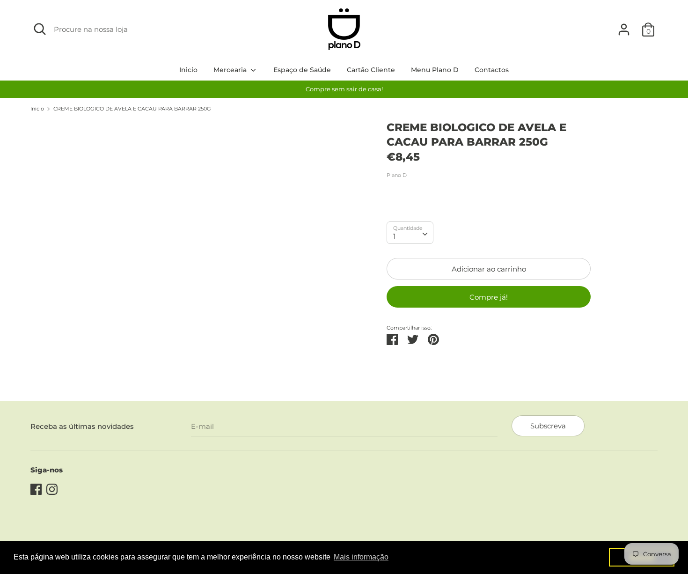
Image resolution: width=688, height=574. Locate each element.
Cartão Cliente (371, 70)
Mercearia (231, 70)
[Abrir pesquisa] (39, 29)
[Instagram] (52, 488)
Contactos (492, 70)
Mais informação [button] (361, 557)
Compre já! (488, 297)
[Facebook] (36, 488)
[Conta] (624, 25)
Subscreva (548, 425)
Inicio (188, 70)
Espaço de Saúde (302, 70)
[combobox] (410, 232)
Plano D (397, 175)
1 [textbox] (394, 236)
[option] (344, 89)
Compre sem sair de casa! (344, 89)
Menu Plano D (435, 70)
